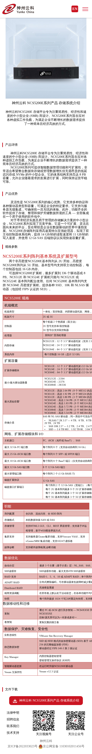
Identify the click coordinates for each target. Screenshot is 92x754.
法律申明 (13, 712)
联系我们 (13, 726)
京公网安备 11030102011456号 (63, 746)
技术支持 (13, 732)
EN (74, 9)
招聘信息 (13, 719)
